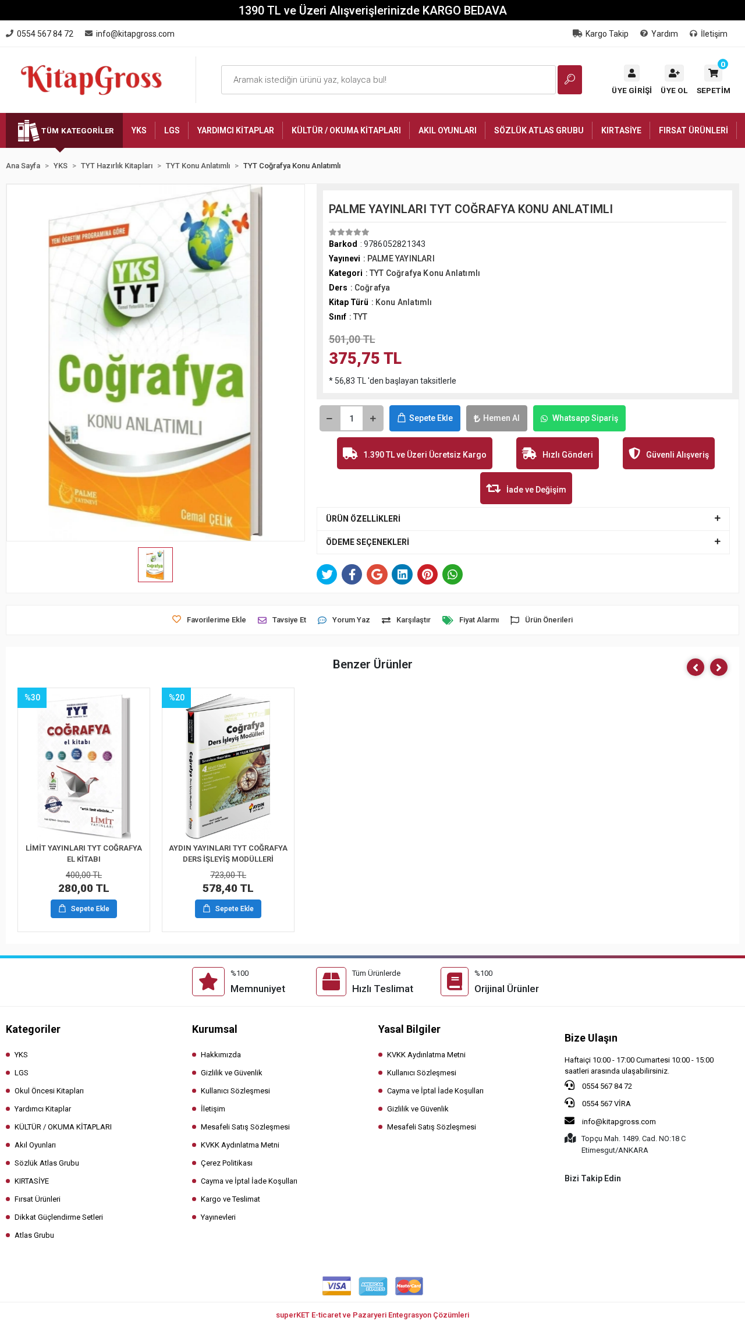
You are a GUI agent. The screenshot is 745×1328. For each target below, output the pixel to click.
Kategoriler (33, 1029)
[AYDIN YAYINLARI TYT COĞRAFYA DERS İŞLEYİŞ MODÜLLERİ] (228, 767)
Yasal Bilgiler (409, 1029)
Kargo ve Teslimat (230, 1199)
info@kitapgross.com (618, 1121)
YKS (21, 1054)
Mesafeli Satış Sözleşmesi (245, 1126)
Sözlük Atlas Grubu (47, 1163)
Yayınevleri (218, 1217)
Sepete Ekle (431, 418)
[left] (695, 667)
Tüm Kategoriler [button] (77, 130)
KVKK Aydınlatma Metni (240, 1145)
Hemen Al (501, 418)
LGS (22, 1072)
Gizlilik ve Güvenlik (231, 1072)
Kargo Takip (607, 33)
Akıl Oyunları (35, 1145)
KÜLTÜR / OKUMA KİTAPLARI (63, 1126)
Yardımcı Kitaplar (43, 1108)
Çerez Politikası (227, 1163)
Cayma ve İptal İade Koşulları (249, 1181)
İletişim (714, 33)
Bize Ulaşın (591, 1038)
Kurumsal (214, 1029)
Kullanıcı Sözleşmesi (235, 1090)
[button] (713, 80)
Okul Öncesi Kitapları (49, 1090)
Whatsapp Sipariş (585, 418)
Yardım (664, 33)
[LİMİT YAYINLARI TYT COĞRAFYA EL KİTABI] (84, 767)
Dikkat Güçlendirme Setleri (59, 1217)
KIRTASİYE (32, 1181)
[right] (719, 667)
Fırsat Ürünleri (38, 1199)
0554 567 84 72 (606, 1086)
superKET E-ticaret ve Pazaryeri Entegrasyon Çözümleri (372, 1315)
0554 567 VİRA (605, 1103)
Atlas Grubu (34, 1235)
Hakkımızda (221, 1054)
